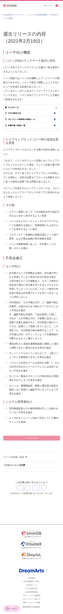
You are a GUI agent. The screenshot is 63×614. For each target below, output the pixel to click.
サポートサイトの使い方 (31, 599)
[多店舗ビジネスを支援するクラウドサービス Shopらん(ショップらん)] (31, 556)
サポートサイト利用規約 (31, 595)
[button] (57, 6)
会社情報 (31, 578)
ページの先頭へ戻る (13, 457)
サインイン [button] (48, 6)
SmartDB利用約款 (31, 592)
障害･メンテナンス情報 (31, 602)
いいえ (40, 488)
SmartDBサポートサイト (13, 15)
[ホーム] (10, 5)
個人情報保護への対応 (31, 581)
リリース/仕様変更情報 (37, 15)
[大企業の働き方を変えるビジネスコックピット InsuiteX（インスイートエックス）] (31, 545)
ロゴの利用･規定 (31, 588)
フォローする (31, 438)
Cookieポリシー (31, 585)
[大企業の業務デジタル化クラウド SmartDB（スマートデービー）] (31, 534)
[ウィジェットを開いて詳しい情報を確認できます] (11, 609)
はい (25, 488)
